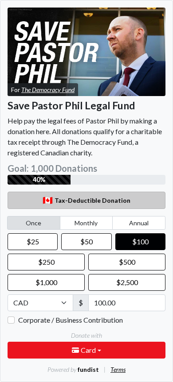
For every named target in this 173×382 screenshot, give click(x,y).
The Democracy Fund (48, 89)
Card (89, 350)
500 (127, 262)
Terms (118, 369)
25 (33, 241)
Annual (139, 223)
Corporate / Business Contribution (70, 320)
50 (86, 241)
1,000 (46, 282)
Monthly (86, 223)
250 (46, 262)
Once (33, 223)
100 (140, 241)
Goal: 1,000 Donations (52, 168)
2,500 (127, 282)
